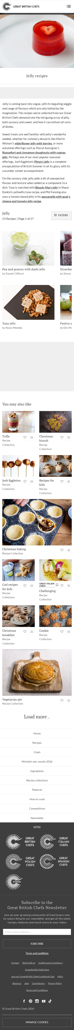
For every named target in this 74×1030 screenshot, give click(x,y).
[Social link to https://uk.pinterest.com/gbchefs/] (30, 1001)
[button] (68, 6)
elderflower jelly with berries (33, 143)
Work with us (28, 962)
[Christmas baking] (37, 522)
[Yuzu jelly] (28, 302)
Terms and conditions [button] (37, 953)
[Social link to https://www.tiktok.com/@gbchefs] (50, 1001)
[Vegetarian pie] (37, 672)
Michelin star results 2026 (37, 761)
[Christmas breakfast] (18, 616)
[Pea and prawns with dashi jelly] (28, 248)
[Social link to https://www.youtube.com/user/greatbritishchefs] (43, 1001)
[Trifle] (18, 422)
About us (16, 983)
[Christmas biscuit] (55, 422)
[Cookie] (55, 616)
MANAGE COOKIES (37, 1022)
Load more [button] (35, 716)
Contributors (38, 983)
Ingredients (37, 771)
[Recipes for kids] (55, 466)
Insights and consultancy (50, 962)
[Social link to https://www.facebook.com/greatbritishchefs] (24, 1001)
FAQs (60, 976)
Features (37, 789)
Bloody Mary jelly (46, 187)
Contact (15, 962)
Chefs (37, 752)
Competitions (37, 808)
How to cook (37, 799)
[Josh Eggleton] (18, 466)
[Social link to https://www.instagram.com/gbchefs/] (37, 1001)
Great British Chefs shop (37, 969)
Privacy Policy (55, 983)
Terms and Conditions (37, 990)
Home (37, 733)
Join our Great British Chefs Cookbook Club (32, 976)
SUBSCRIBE (37, 943)
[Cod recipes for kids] (18, 570)
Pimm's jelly (42, 161)
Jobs (26, 983)
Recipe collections (37, 780)
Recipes (37, 742)
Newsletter (37, 818)
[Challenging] (55, 570)
